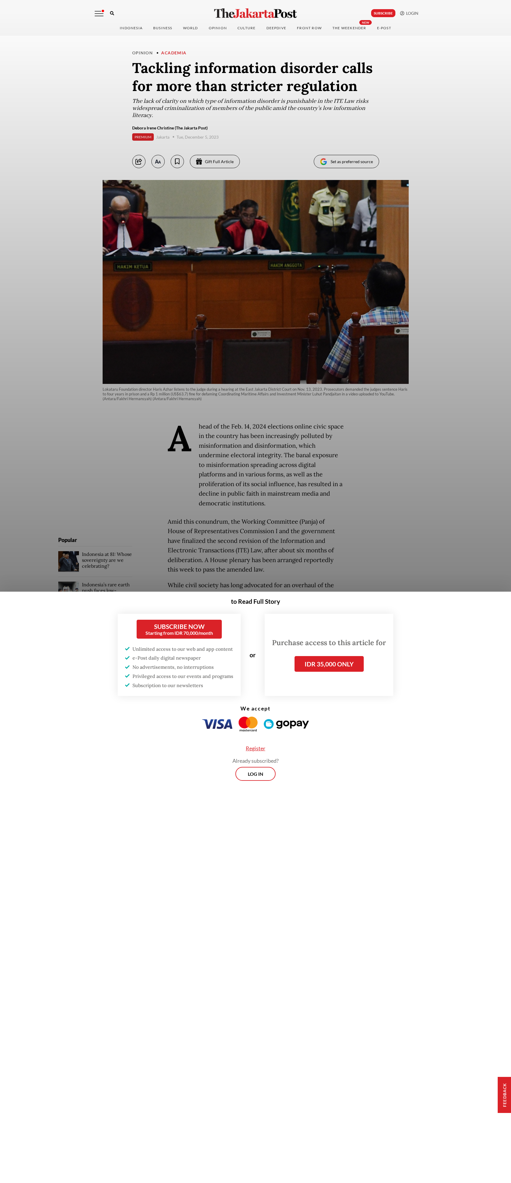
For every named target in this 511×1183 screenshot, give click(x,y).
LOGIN (411, 13)
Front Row (309, 28)
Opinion (142, 52)
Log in (255, 774)
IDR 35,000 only (329, 664)
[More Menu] (99, 14)
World (190, 28)
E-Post (384, 28)
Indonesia (131, 28)
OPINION (218, 28)
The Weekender (349, 28)
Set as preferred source (352, 161)
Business (162, 28)
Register (255, 748)
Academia (173, 52)
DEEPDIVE (276, 28)
